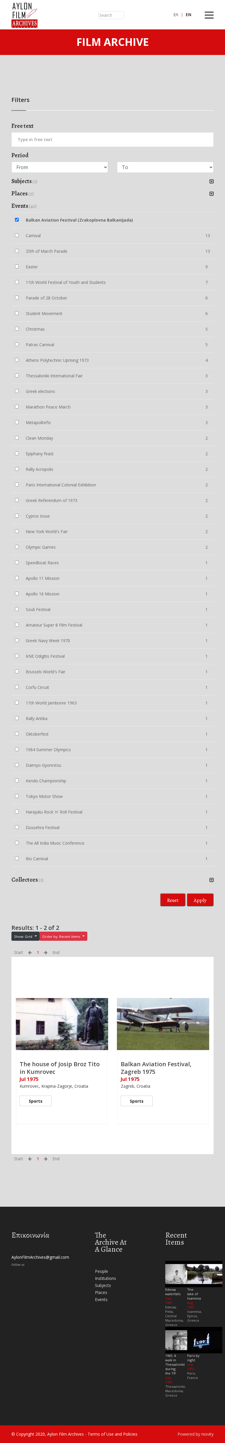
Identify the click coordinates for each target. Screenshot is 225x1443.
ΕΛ (175, 14)
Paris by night (193, 1357)
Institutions (105, 1278)
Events (101, 1299)
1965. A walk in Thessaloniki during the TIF (175, 1364)
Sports (35, 1101)
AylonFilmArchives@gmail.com (40, 1257)
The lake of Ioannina (194, 1293)
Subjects (103, 1285)
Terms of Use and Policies (112, 1434)
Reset (172, 900)
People (101, 1271)
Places (101, 1292)
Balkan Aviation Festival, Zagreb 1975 (156, 1068)
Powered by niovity (196, 1434)
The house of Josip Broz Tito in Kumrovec (60, 1068)
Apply (200, 900)
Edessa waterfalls (172, 1291)
